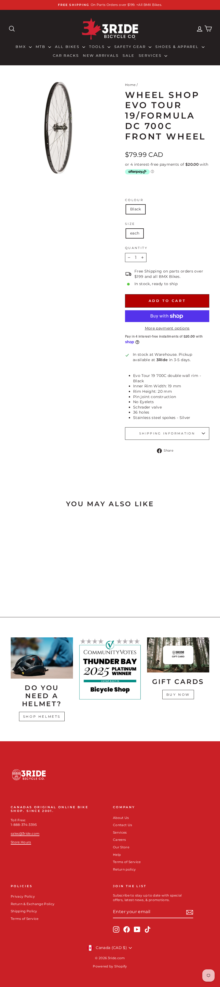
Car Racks (66, 55)
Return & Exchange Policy (32, 904)
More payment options (167, 328)
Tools (97, 46)
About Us (121, 818)
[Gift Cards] (178, 654)
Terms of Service (127, 862)
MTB (41, 46)
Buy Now (178, 695)
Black (135, 209)
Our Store (121, 847)
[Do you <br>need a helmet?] (42, 658)
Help (117, 855)
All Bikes (68, 46)
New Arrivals (101, 55)
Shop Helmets (42, 716)
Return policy (124, 869)
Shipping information (167, 433)
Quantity (136, 248)
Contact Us (122, 825)
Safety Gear (130, 46)
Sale (128, 55)
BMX (21, 46)
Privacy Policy (23, 896)
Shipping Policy (24, 911)
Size (130, 224)
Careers (119, 840)
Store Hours (21, 842)
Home (130, 85)
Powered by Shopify (110, 966)
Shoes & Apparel (177, 46)
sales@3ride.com (25, 833)
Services (151, 55)
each (134, 233)
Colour (134, 200)
